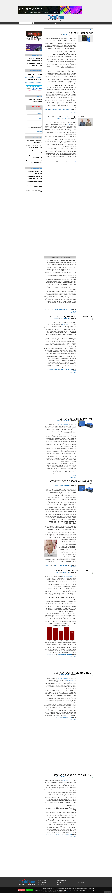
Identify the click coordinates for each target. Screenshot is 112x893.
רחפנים (66, 23)
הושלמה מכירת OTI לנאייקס (81, 33)
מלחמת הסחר (50, 654)
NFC (50, 369)
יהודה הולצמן (48, 565)
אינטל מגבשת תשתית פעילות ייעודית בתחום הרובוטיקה (34, 185)
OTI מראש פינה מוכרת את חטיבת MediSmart (73, 672)
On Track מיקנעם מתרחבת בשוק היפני (76, 418)
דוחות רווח (65, 565)
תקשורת (57, 369)
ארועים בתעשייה (36, 55)
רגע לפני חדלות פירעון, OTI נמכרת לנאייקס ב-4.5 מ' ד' (70, 116)
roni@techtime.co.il (62, 882)
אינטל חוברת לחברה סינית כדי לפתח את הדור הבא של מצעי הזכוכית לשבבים (34, 146)
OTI (68, 42)
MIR (56, 834)
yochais (58, 118)
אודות (41, 23)
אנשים (71, 23)
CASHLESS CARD (50, 834)
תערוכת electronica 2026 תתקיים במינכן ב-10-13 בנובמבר (34, 64)
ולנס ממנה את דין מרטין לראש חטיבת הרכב (34, 190)
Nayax (68, 38)
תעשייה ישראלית (53, 109)
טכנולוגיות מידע (64, 717)
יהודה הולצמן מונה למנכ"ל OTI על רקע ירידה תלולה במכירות (71, 482)
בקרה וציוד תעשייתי (52, 23)
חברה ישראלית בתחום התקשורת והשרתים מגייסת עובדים (35, 100)
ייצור (75, 23)
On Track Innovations (67, 324)
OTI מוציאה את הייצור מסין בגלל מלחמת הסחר (73, 570)
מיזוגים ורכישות (61, 109)
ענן (59, 309)
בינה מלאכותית (61, 23)
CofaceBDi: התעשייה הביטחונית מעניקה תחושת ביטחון (35, 75)
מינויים (56, 565)
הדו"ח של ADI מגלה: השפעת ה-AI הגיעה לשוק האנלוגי (34, 172)
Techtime (58, 35)
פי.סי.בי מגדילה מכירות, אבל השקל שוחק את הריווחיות (34, 141)
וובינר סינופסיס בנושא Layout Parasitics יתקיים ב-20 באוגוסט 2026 (35, 59)
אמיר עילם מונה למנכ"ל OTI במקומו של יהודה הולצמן (70, 316)
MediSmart (70, 680)
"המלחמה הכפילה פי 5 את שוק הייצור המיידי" (34, 151)
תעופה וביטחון (80, 23)
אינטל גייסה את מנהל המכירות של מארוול (34, 80)
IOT (71, 109)
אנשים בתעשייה (36, 71)
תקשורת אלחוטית (53, 309)
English (45, 23)
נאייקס (67, 111)
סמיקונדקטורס (36, 168)
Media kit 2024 (80, 883)
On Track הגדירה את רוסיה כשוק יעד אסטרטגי (73, 775)
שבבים (85, 23)
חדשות (91, 23)
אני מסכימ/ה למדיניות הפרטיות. (35, 128)
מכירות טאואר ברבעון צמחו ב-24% (34, 181)
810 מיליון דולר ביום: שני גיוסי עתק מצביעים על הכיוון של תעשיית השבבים (34, 177)
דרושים (39, 96)
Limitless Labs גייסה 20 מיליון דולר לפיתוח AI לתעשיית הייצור (34, 161)
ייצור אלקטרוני (36, 137)
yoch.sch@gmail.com (43, 882)
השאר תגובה (73, 112)
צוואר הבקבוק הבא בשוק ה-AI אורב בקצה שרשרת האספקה (34, 156)
